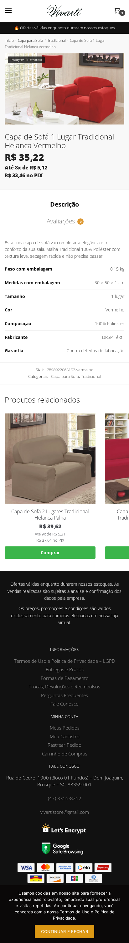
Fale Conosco (64, 704)
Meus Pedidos (65, 728)
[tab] (64, 204)
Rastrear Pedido (64, 745)
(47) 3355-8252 (64, 798)
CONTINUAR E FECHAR (64, 931)
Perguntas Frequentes (64, 695)
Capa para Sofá (30, 40)
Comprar (50, 552)
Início (9, 40)
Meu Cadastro (65, 736)
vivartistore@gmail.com (64, 812)
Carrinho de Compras (64, 753)
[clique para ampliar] (64, 89)
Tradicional (56, 40)
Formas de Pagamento (65, 678)
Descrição (64, 204)
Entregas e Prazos (65, 669)
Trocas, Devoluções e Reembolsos (64, 686)
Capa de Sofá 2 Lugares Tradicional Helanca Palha (50, 514)
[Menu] (14, 11)
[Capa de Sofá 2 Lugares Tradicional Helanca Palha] (50, 458)
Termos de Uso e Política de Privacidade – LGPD (64, 661)
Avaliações (64, 221)
